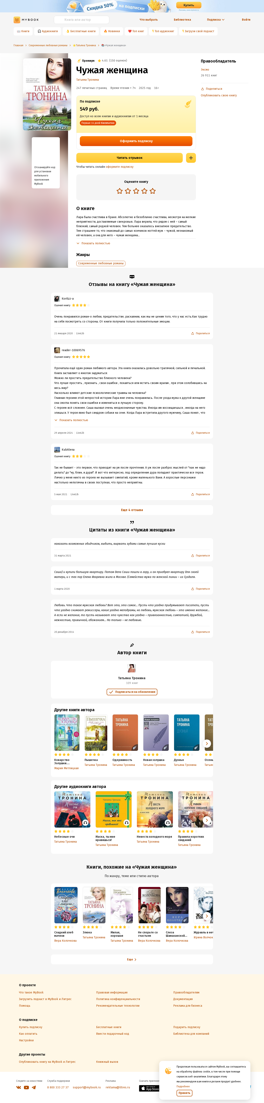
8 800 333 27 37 (58, 1087)
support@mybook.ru (87, 1087)
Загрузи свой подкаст (199, 31)
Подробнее (183, 1086)
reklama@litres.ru (118, 1087)
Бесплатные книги (82, 31)
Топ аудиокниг (164, 31)
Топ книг (138, 31)
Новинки (114, 31)
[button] (207, 743)
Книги (25, 31)
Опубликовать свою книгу (219, 95)
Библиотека (182, 19)
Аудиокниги (50, 31)
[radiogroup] (136, 191)
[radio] (119, 191)
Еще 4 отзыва (132, 510)
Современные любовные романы (101, 263)
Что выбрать (149, 19)
